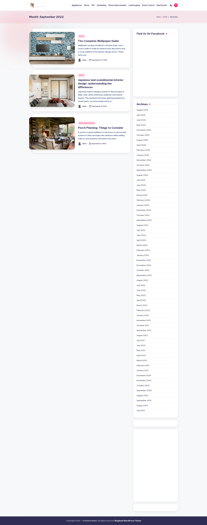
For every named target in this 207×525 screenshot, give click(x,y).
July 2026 (141, 115)
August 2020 (142, 395)
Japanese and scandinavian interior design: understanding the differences (100, 83)
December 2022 (144, 260)
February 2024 (143, 200)
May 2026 (141, 125)
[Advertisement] (145, 465)
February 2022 (143, 310)
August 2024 (142, 175)
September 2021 (144, 330)
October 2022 (143, 270)
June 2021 (141, 345)
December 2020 (144, 375)
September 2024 (144, 170)
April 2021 (141, 355)
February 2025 (143, 150)
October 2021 (143, 325)
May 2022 (141, 295)
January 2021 (143, 370)
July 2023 (141, 230)
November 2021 (144, 320)
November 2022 (144, 265)
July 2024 (141, 180)
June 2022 (141, 290)
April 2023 (141, 240)
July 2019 (141, 410)
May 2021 (141, 350)
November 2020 (144, 380)
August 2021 (142, 335)
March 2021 (142, 360)
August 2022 (142, 280)
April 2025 (141, 145)
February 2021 (143, 365)
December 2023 (144, 210)
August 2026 (142, 110)
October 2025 (143, 135)
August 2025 (142, 140)
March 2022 (142, 305)
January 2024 (143, 205)
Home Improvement (86, 123)
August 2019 (142, 405)
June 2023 (141, 235)
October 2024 (143, 165)
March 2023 (142, 245)
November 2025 (144, 130)
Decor (81, 36)
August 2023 (142, 225)
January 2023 (143, 255)
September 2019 (144, 400)
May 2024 (141, 190)
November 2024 (144, 160)
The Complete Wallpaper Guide (98, 41)
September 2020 (144, 390)
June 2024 (141, 185)
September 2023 (144, 220)
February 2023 (143, 250)
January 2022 (143, 315)
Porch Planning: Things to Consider (100, 127)
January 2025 (143, 155)
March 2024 (142, 195)
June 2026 (141, 120)
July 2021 (141, 340)
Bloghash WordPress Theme (128, 521)
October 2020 (143, 385)
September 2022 (144, 275)
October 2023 (143, 215)
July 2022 (141, 285)
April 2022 (141, 300)
